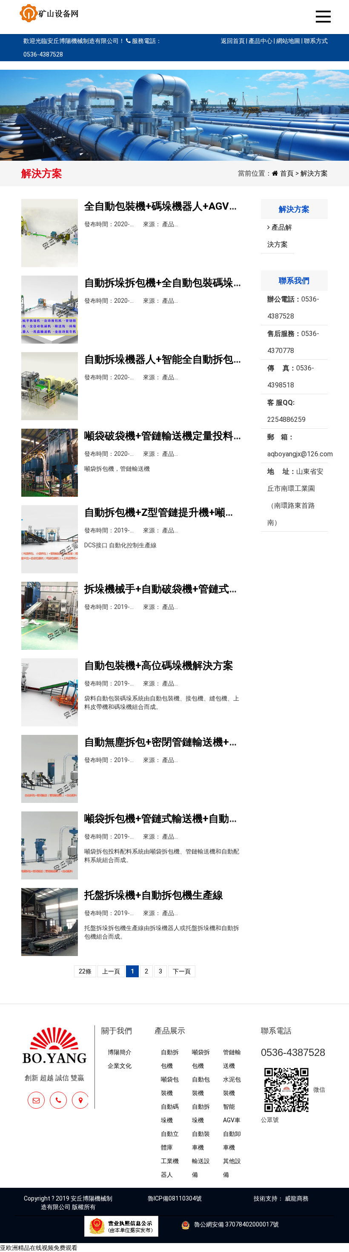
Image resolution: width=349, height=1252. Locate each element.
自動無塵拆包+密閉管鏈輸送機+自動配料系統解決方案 (207, 742)
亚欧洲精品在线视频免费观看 (38, 1247)
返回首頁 (233, 40)
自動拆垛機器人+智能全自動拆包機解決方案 (184, 359)
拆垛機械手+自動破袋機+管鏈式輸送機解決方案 (192, 589)
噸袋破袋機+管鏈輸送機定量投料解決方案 (179, 436)
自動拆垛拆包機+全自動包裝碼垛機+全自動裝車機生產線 (212, 283)
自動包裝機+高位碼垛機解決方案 (158, 666)
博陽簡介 (120, 1052)
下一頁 (182, 971)
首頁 (286, 173)
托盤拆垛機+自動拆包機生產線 (153, 895)
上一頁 (111, 971)
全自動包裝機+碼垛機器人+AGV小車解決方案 (187, 206)
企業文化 (120, 1065)
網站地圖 (288, 40)
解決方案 (314, 173)
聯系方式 (316, 40)
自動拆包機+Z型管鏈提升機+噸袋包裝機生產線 (190, 512)
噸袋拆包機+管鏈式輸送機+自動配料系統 (177, 819)
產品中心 (261, 40)
